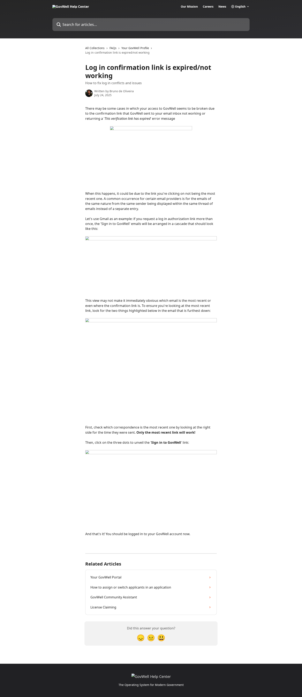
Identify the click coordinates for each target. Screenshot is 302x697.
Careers (208, 6)
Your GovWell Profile (135, 48)
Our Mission (189, 6)
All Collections (95, 48)
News (222, 6)
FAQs (113, 48)
